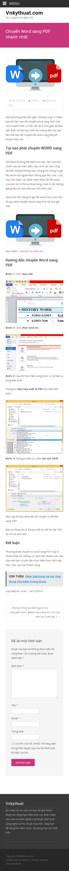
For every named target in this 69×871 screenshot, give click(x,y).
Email (15, 718)
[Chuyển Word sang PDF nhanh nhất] (34, 74)
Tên (14, 705)
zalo (12, 179)
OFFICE (35, 100)
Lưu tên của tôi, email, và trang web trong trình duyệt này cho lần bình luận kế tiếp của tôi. (33, 748)
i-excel (41, 859)
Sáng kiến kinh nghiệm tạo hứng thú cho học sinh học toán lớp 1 (35, 614)
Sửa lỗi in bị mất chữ (31, 251)
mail (54, 175)
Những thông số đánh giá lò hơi (28, 608)
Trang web (17, 731)
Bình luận (17, 666)
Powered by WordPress (18, 859)
